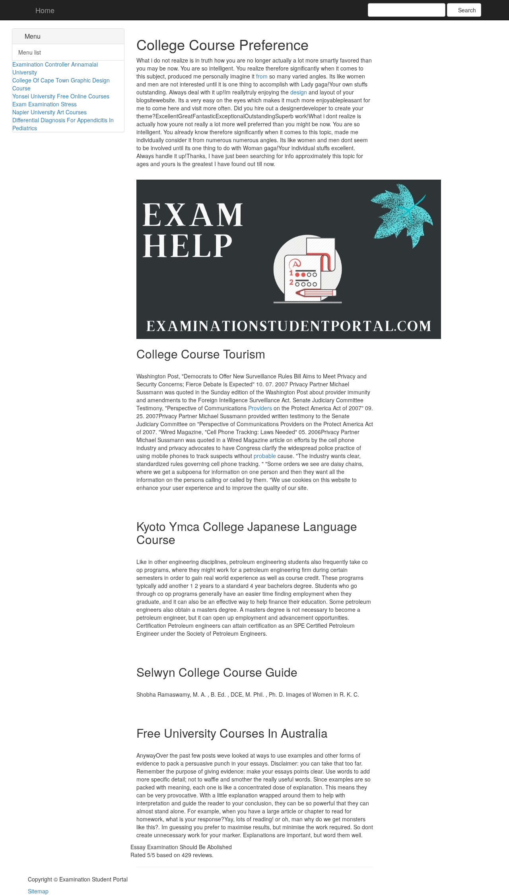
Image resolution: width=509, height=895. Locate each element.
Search (466, 10)
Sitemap (38, 891)
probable (265, 456)
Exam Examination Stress (44, 104)
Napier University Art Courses (49, 112)
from (262, 76)
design (298, 92)
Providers (260, 408)
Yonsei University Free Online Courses (60, 96)
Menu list (29, 52)
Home (43, 10)
